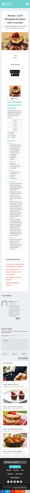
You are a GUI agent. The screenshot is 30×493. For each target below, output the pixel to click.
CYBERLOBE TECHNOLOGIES (20, 487)
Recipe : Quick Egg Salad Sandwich (13, 429)
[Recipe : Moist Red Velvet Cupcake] (15, 396)
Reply (18, 318)
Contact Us (10, 474)
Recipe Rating (5, 335)
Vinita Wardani (12, 26)
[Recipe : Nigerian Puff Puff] (15, 373)
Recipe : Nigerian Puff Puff (11, 384)
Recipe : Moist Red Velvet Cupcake (13, 407)
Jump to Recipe (15, 71)
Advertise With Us (15, 477)
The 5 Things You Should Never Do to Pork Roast (13, 272)
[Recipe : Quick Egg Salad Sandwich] (15, 418)
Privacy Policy (19, 474)
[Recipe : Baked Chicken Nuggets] (15, 440)
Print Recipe (15, 74)
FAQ (22, 470)
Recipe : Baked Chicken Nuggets (12, 451)
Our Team (16, 470)
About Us (8, 470)
